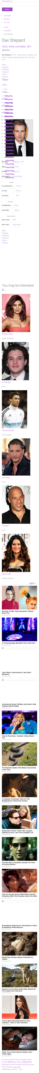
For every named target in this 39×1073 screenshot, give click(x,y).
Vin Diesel (5, 526)
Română (25, 1064)
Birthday (6, 19)
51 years (16, 167)
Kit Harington (6, 382)
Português (17, 1064)
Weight (15, 57)
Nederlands (6, 1064)
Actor (4, 46)
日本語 (24, 1062)
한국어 (29, 1062)
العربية (18, 1067)
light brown (7, 144)
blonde (6, 123)
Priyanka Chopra (7, 334)
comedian (20, 46)
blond (6, 120)
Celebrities (7, 16)
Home (6, 27)
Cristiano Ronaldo (8, 430)
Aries (5, 89)
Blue (14, 220)
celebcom (7, 1)
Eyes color (28, 57)
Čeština (12, 1060)
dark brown (8, 133)
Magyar (13, 1062)
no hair (6, 147)
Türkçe (4, 1067)
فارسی (13, 1067)
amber (6, 110)
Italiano (19, 1062)
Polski (12, 1064)
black (6, 116)
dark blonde (8, 130)
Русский (31, 1064)
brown (6, 127)
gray (5, 137)
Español (29, 1060)
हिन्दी (9, 1062)
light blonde (8, 140)
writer (11, 46)
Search (7, 9)
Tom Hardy (6, 478)
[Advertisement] (19, 263)
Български (5, 1060)
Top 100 (7, 22)
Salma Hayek (6, 574)
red (5, 150)
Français (5, 1062)
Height (10, 57)
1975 (22, 162)
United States (17, 176)
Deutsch (18, 1060)
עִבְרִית (9, 1067)
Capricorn (16, 171)
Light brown (17, 225)
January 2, (16, 162)
